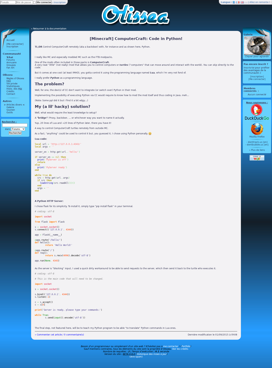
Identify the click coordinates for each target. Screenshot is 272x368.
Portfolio (186, 346)
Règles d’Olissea (15, 78)
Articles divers (14, 104)
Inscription (60, 2)
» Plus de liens (257, 150)
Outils (9, 112)
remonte (263, 2)
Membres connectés (250, 89)
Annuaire (11, 62)
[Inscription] (257, 76)
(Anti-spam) (136, 356)
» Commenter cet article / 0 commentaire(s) (59, 334)
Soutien (10, 110)
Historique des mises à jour (152, 354)
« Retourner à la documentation (48, 28)
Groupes (11, 65)
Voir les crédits (180, 349)
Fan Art (10, 67)
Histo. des (14, 89)
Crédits (10, 91)
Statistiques (13, 86)
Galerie (10, 107)
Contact (10, 94)
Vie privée (11, 83)
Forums (10, 60)
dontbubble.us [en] (257, 144)
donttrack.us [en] (258, 142)
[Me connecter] (14, 44)
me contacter (170, 346)
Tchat (9, 57)
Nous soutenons (256, 102)
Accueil (10, 40)
